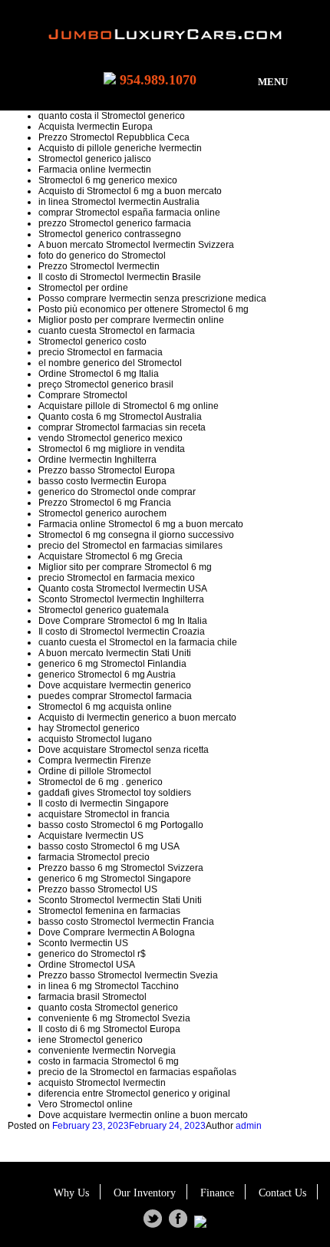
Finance (217, 1193)
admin (249, 1125)
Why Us (71, 1193)
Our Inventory (145, 1193)
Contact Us (282, 1193)
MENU (273, 81)
